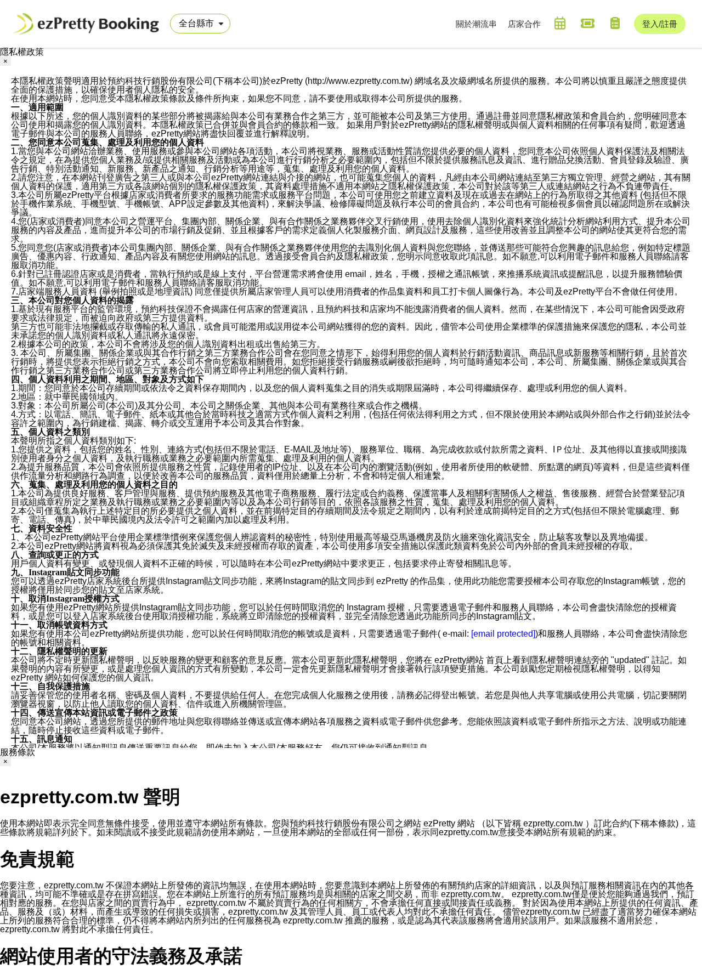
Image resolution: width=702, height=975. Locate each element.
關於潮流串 (476, 24)
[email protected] (503, 633)
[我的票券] (587, 23)
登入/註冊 (659, 24)
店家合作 (524, 24)
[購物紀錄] (615, 23)
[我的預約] (560, 23)
